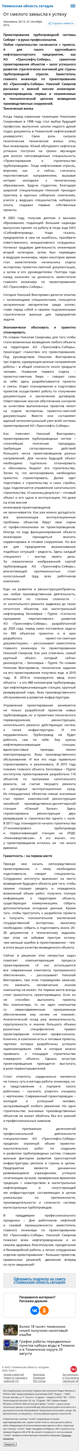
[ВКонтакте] (34, 1310)
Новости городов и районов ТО (15, 1379)
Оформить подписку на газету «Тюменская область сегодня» (40, 1280)
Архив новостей (14, 1374)
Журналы (39, 1374)
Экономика (10, 21)
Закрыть (9, 1444)
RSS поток (39, 1381)
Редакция (39, 1377)
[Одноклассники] (44, 1310)
